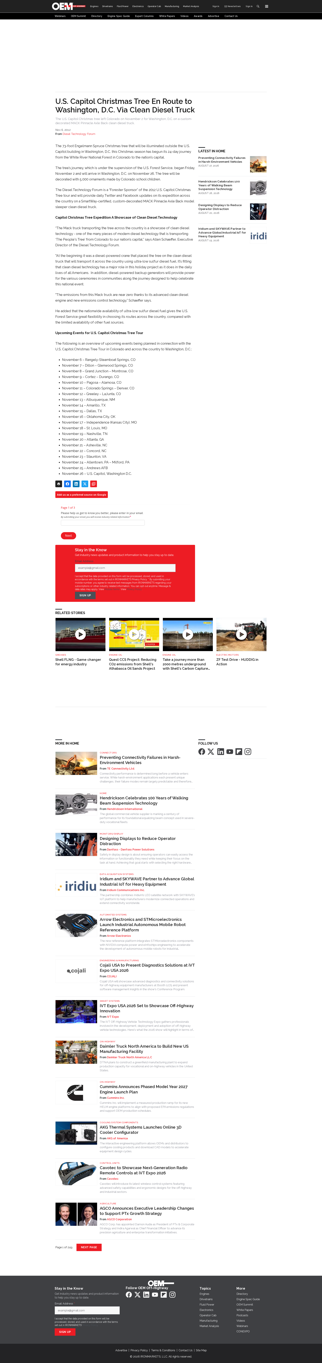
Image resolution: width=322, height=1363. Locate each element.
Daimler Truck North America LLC (129, 1057)
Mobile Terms (112, 589)
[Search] (258, 6)
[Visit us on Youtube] (229, 751)
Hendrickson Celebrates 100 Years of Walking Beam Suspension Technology (219, 185)
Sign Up (85, 595)
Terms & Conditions (163, 1350)
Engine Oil (115, 655)
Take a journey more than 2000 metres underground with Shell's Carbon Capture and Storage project (185, 664)
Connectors (108, 752)
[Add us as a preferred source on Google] (93, 484)
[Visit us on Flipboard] (238, 751)
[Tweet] (85, 484)
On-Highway (107, 1041)
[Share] (67, 484)
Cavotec (112, 1178)
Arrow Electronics (119, 935)
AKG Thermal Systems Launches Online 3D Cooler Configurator (140, 1130)
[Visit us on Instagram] (248, 751)
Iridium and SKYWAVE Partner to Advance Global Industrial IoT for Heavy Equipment (222, 232)
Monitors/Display (111, 834)
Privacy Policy (134, 589)
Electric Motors (227, 655)
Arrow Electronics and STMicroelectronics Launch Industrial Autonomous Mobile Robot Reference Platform (143, 924)
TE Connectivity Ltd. (121, 768)
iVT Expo (113, 1016)
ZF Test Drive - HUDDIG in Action (237, 662)
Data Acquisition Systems (116, 874)
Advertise (121, 1350)
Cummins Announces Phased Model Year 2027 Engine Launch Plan (143, 1089)
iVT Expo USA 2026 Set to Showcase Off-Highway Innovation (147, 1008)
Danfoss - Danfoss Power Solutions (130, 849)
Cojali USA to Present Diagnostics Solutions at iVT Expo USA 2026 (147, 968)
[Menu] (266, 6)
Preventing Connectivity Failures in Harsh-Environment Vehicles (222, 159)
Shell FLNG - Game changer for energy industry (78, 662)
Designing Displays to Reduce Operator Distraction (220, 207)
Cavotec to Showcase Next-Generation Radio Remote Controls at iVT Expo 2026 (143, 1170)
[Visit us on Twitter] (211, 751)
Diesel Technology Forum (79, 134)
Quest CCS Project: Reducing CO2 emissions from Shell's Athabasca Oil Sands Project (132, 664)
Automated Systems (113, 914)
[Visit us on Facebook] (201, 751)
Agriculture (108, 1203)
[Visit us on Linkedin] (220, 751)
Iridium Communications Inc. (126, 890)
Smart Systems (110, 1001)
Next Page (89, 1247)
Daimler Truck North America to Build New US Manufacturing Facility (144, 1049)
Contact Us (186, 1350)
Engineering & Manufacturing (119, 960)
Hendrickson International (124, 809)
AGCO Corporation (119, 1219)
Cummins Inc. (116, 1097)
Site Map (201, 1350)
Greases (60, 655)
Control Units (110, 1163)
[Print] (58, 484)
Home (103, 793)
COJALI (112, 976)
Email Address (85, 561)
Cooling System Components (119, 1122)
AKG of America (117, 1138)
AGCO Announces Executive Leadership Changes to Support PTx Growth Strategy (147, 1211)
